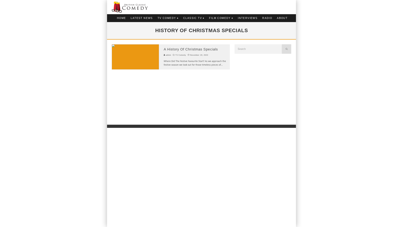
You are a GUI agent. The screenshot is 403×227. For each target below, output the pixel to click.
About (282, 18)
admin (168, 55)
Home (121, 18)
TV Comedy (167, 18)
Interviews (248, 18)
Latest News (142, 18)
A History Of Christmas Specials (191, 49)
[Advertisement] (263, 89)
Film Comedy (220, 18)
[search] (286, 49)
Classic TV (192, 18)
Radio (267, 18)
